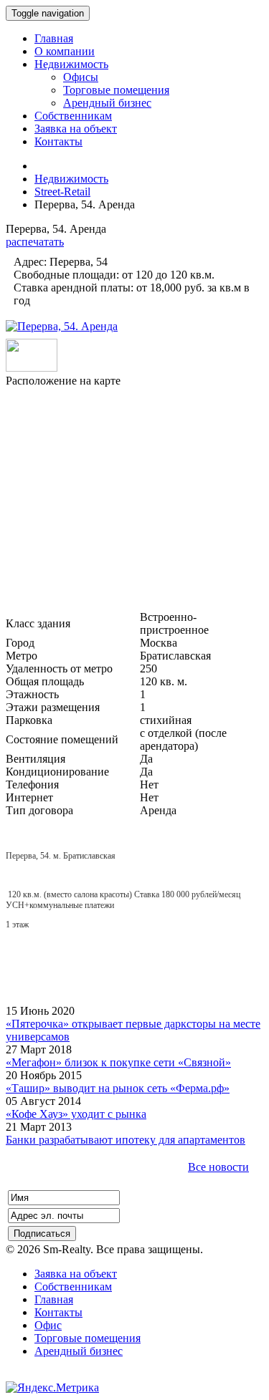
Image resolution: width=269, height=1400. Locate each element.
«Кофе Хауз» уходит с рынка (76, 1114)
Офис (48, 1325)
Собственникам (73, 1286)
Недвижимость (71, 179)
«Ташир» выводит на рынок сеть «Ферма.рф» (118, 1088)
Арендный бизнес (78, 1351)
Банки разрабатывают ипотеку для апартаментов (125, 1140)
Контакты (58, 1312)
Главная (53, 1299)
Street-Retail (62, 191)
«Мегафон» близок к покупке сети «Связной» (118, 1062)
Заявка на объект (75, 1274)
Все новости (218, 1167)
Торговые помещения (87, 1338)
